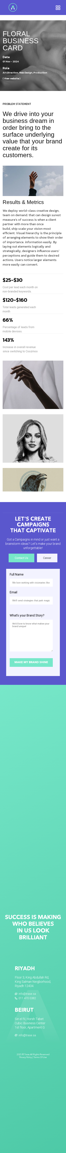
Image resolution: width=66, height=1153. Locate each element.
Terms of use (40, 1057)
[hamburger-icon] (58, 7)
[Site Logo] (13, 7)
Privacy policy (25, 1057)
